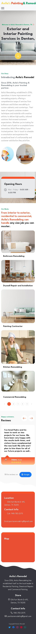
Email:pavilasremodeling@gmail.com (18, 521)
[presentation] (24, 418)
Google (26, 474)
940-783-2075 (19, 613)
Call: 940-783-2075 (15, 514)
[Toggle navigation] (2, 8)
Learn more (18, 241)
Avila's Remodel (18, 576)
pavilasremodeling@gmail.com (19, 616)
